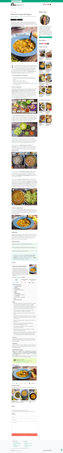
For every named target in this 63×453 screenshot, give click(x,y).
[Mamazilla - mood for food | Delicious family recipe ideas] (17, 4)
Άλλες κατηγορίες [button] (20, 8)
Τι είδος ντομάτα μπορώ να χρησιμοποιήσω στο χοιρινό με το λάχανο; (23, 247)
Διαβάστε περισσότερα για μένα (45, 37)
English (48, 1)
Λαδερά (14, 12)
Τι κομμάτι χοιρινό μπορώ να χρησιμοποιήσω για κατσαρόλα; (21, 244)
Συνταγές (26, 442)
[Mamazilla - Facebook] (43, 4)
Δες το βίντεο (19, 19)
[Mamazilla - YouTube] (45, 4)
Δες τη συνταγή (13, 19)
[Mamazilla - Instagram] (47, 4)
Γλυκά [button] (26, 8)
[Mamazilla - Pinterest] (48, 4)
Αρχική (12, 12)
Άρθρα (29, 8)
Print (33, 282)
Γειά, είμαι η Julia (16, 442)
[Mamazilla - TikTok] (50, 4)
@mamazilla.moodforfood (24, 360)
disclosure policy (13, 17)
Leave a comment (20, 16)
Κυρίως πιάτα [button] (14, 8)
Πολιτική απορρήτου (17, 445)
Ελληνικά (50, 1)
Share (17, 282)
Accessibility (15, 446)
